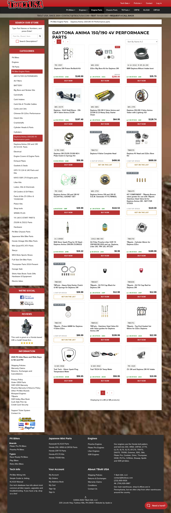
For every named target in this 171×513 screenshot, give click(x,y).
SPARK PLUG (19, 213)
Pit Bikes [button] (70, 10)
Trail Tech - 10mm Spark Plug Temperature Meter (66, 370)
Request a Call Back (122, 16)
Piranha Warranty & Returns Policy (25, 388)
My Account (54, 475)
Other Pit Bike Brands (20, 391)
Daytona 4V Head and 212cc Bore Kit (140, 155)
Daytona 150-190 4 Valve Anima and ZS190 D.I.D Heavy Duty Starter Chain (104, 112)
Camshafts (18, 95)
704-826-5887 (102, 16)
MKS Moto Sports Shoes (22, 255)
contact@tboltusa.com (75, 16)
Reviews (27, 314)
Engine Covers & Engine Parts (26, 156)
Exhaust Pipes (20, 161)
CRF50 (136, 10)
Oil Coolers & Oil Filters (23, 192)
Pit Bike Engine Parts (59, 22)
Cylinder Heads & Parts (23, 127)
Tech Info (15, 469)
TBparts (14, 396)
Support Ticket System (20, 410)
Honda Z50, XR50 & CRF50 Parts (63, 447)
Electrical (17, 152)
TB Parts (15, 67)
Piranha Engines (95, 444)
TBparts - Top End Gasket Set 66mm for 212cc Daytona (139, 327)
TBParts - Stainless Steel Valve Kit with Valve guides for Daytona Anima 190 (104, 328)
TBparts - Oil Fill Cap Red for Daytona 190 (139, 286)
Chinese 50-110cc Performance (27, 113)
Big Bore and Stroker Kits (24, 90)
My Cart (52, 485)
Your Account (56, 469)
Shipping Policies (18, 365)
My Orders (53, 478)
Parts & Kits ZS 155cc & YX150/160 (24, 197)
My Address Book (56, 482)
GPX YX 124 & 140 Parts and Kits (26, 171)
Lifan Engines (93, 451)
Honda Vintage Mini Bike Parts (25, 241)
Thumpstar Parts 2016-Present (25, 264)
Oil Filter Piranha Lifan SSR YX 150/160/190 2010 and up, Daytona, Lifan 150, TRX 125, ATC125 (104, 244)
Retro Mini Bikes (17, 464)
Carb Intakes (19, 99)
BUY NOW (68, 81)
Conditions (92, 485)
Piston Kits (18, 204)
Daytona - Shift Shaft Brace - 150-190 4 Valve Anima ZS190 (67, 111)
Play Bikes (14, 460)
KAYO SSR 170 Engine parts (26, 178)
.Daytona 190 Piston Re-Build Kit (67, 68)
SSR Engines (93, 454)
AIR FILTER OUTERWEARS (26, 76)
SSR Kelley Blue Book (20, 399)
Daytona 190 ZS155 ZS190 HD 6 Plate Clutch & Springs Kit (66, 155)
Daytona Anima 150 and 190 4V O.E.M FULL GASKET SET (66, 196)
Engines (15, 62)
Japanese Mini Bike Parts (22, 236)
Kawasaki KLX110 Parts (59, 444)
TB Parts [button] (125, 10)
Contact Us (16, 413)
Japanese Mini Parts (60, 438)
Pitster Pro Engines (96, 447)
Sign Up (52, 489)
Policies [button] (137, 3)
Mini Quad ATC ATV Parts (22, 246)
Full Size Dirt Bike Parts (22, 260)
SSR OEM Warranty (19, 385)
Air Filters (18, 81)
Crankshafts (19, 123)
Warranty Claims (18, 368)
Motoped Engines (18, 393)
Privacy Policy (17, 379)
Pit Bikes (15, 57)
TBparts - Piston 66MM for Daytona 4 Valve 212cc (68, 327)
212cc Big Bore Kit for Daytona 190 (104, 68)
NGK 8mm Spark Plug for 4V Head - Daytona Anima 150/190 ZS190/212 (68, 243)
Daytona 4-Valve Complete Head (103, 153)
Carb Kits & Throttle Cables (25, 104)
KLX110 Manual (16, 482)
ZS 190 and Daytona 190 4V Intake (141, 369)
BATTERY (18, 85)
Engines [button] (82, 10)
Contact (149, 3)
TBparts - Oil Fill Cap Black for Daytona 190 (102, 286)
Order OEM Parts (18, 382)
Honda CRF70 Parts (57, 451)
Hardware (18, 227)
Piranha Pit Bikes (17, 449)
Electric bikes (17, 281)
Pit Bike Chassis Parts (21, 232)
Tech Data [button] (124, 3)
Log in (159, 3)
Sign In (52, 492)
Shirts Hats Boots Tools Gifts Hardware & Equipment (24, 275)
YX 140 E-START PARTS (24, 218)
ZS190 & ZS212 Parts (23, 222)
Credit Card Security (19, 405)
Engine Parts (96, 10)
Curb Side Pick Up (19, 402)
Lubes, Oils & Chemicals (24, 187)
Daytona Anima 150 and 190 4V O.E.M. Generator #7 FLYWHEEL (103, 196)
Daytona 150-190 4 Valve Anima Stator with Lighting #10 (139, 111)
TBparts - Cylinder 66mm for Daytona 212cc (138, 243)
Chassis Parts (111, 10)
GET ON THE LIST (105, 165)
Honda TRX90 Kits (57, 458)
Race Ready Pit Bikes (19, 457)
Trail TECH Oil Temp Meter (101, 369)
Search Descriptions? (29, 41)
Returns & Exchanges (97, 478)
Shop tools (18, 208)
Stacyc (15, 250)
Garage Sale (17, 269)
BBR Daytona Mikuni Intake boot (140, 68)
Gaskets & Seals (21, 165)
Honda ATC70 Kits (56, 454)
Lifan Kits (18, 182)
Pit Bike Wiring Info (18, 475)
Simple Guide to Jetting (19, 478)
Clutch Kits (18, 118)
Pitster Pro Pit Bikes (18, 446)
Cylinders (18, 132)
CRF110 (156, 10)
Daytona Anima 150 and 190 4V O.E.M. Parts (26, 145)
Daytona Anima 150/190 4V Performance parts (90, 22)
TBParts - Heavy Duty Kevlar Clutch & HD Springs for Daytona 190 (68, 286)
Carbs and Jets (20, 109)
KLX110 (146, 10)
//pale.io (108, 503)
